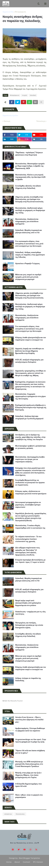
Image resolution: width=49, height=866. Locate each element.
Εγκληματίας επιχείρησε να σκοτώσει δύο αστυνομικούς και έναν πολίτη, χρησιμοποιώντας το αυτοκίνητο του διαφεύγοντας (30, 385)
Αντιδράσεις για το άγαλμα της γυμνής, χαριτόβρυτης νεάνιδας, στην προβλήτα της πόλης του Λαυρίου (30, 437)
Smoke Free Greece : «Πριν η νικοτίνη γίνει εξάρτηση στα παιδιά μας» (29, 719)
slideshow (8, 814)
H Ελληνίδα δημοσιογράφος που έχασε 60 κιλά (28, 785)
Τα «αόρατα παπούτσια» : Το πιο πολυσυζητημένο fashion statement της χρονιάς (28, 539)
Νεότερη (7, 121)
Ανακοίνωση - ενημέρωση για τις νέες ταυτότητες (30, 613)
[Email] (35, 102)
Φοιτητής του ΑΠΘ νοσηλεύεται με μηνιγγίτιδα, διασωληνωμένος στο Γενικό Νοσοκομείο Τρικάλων (29, 764)
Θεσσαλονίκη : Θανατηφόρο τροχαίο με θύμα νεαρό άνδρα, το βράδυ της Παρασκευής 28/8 (30, 166)
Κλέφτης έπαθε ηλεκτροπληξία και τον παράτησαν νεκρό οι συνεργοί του (30, 338)
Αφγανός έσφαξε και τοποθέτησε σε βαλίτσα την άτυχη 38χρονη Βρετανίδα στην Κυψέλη (29, 351)
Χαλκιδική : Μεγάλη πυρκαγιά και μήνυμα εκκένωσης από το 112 (28, 231)
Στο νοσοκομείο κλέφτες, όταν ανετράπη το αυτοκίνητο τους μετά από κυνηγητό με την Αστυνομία (29, 243)
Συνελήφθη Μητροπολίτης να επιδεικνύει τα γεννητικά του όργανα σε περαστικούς (30, 482)
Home (8, 862)
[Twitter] (17, 102)
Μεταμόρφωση (20, 12)
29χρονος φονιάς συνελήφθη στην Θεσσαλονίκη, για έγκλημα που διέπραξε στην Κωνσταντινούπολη (29, 199)
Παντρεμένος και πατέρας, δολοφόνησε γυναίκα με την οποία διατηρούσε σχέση (29, 625)
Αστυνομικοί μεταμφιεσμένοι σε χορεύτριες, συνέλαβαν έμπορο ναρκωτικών (28, 504)
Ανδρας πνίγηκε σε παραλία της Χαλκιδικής (28, 679)
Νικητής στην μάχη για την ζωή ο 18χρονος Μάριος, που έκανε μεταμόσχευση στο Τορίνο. (28, 775)
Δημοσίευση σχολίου (10, 115)
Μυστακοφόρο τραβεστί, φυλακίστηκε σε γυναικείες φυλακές (30, 447)
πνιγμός (24, 95)
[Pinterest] (23, 102)
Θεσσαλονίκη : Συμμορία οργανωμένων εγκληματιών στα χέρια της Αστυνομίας (30, 396)
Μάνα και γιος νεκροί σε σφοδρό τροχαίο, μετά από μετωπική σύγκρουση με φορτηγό (28, 277)
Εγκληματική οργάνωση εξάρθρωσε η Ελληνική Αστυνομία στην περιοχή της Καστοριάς (30, 407)
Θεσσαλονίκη (20, 814)
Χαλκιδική (33, 95)
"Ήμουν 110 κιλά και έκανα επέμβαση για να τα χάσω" (30, 751)
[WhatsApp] (29, 102)
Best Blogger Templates (29, 858)
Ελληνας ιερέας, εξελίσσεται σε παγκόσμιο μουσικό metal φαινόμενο (30, 492)
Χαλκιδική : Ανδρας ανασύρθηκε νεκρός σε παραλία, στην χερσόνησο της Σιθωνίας (30, 254)
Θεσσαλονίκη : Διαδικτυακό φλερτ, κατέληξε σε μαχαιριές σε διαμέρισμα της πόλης (30, 210)
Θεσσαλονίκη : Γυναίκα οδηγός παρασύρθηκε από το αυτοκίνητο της (30, 526)
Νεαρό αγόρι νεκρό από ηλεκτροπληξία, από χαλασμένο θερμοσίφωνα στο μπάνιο (28, 602)
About (17, 862)
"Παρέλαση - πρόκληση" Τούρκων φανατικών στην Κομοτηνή (29, 153)
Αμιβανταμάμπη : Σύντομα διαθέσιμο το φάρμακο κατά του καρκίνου (30, 729)
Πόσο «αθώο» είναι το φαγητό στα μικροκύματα (29, 796)
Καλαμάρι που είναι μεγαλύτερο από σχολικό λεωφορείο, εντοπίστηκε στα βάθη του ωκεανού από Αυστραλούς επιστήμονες (30, 471)
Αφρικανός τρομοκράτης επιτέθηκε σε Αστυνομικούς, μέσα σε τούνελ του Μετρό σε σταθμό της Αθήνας (30, 373)
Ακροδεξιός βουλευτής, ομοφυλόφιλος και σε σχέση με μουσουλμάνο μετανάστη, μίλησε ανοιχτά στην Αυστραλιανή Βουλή (30, 517)
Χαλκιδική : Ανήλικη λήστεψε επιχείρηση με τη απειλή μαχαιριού (29, 417)
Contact (26, 862)
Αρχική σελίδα (8, 12)
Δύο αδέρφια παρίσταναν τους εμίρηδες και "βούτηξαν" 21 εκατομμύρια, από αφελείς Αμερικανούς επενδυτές (27, 551)
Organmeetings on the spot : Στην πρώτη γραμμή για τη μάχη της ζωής (30, 740)
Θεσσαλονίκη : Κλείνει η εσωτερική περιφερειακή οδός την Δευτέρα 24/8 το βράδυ (30, 177)
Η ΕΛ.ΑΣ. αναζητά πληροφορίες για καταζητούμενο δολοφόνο (29, 361)
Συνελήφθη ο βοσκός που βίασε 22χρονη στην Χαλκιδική (28, 187)
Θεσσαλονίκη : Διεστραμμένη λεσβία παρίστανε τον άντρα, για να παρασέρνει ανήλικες (30, 459)
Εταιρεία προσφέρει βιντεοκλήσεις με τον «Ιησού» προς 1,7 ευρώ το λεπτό (30, 561)
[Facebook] (11, 102)
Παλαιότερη (40, 121)
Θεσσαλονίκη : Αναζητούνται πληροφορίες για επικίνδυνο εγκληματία (26, 221)
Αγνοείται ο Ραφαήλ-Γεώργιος (27, 263)
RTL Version (38, 862)
